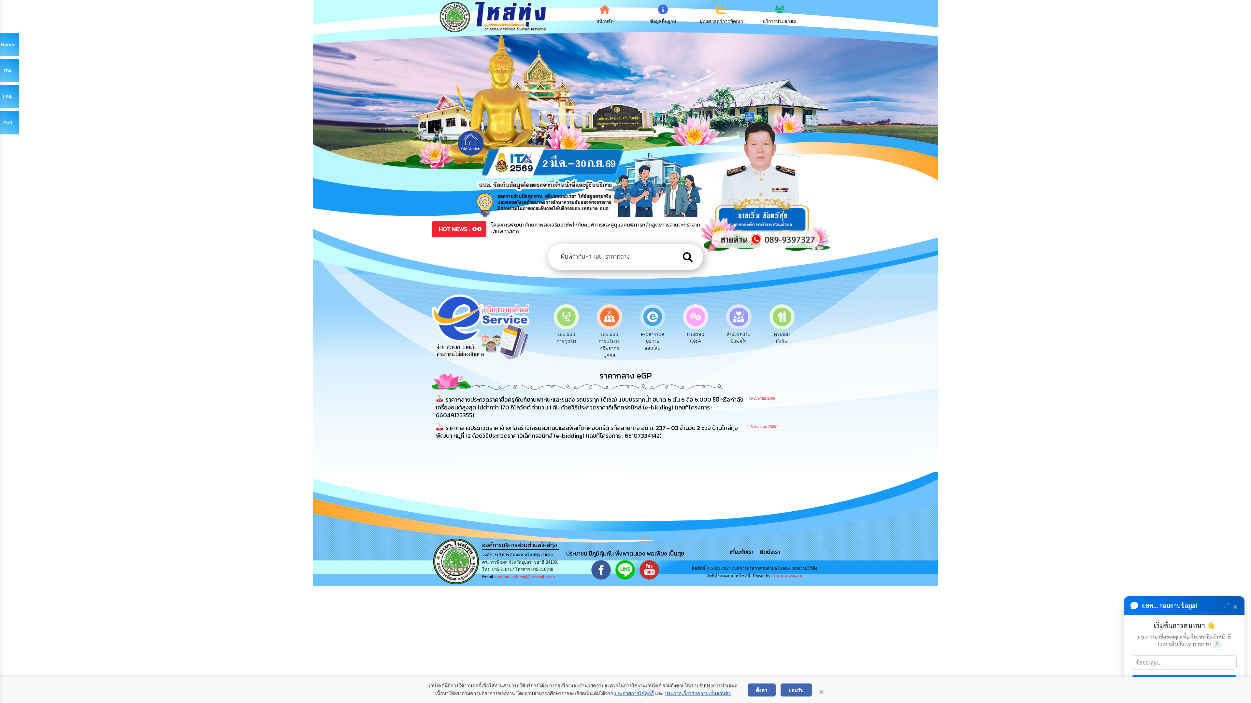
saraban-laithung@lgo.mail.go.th (524, 576)
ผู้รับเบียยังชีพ (739, 337)
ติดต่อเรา (768, 552)
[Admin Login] (1217, 644)
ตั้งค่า (762, 690)
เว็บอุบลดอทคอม (787, 575)
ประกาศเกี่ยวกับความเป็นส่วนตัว (698, 693)
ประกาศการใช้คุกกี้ (634, 693)
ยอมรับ (796, 690)
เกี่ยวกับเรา (742, 552)
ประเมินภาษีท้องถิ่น (782, 337)
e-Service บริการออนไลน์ (609, 341)
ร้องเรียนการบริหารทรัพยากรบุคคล (566, 344)
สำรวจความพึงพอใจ (696, 337)
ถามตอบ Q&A (652, 337)
